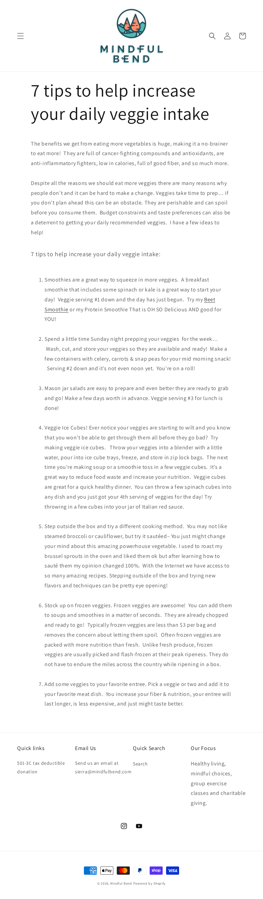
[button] (20, 35)
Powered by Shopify (149, 883)
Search (140, 764)
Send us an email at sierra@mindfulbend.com (103, 767)
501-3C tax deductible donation (41, 767)
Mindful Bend (121, 883)
